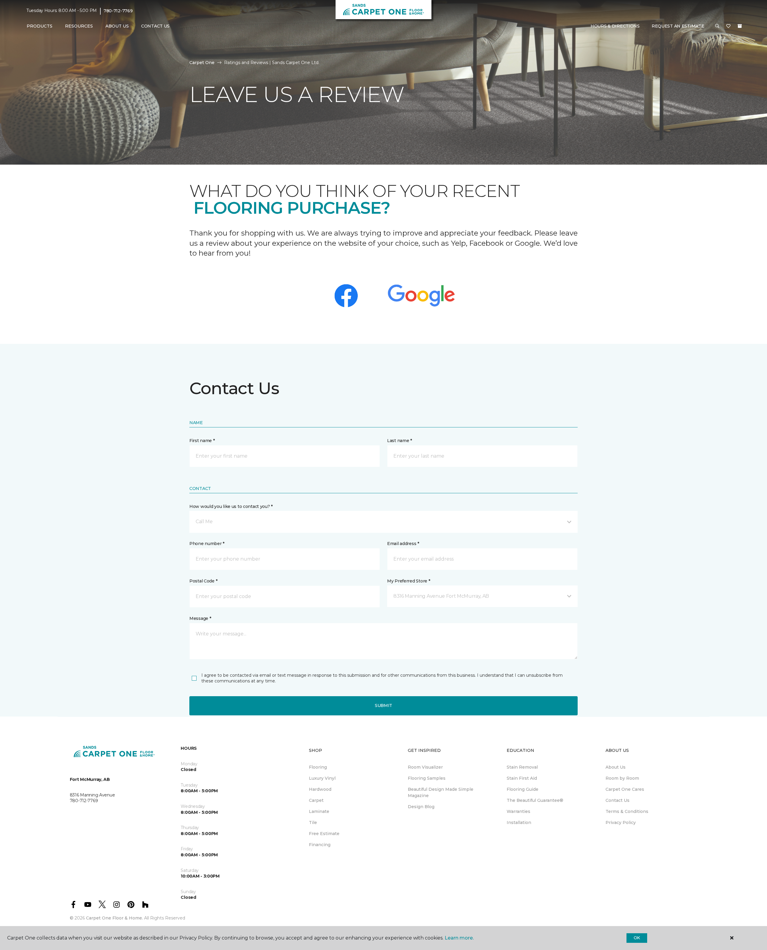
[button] (717, 26)
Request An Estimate (678, 26)
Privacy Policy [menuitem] (621, 822)
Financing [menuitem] (319, 844)
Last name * (399, 440)
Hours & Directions (615, 26)
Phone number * (206, 543)
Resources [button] (79, 26)
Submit (383, 705)
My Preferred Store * (408, 581)
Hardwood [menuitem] (320, 789)
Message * (200, 618)
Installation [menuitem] (519, 822)
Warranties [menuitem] (518, 811)
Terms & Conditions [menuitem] (627, 811)
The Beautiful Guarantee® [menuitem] (535, 800)
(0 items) (740, 26)
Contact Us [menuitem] (155, 26)
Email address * (403, 543)
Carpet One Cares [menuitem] (625, 789)
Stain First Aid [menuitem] (522, 778)
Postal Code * (203, 581)
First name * (202, 440)
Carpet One (202, 62)
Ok (637, 937)
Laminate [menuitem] (319, 811)
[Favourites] (728, 26)
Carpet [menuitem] (316, 800)
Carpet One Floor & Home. (114, 918)
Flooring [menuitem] (318, 767)
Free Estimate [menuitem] (324, 833)
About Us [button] (117, 26)
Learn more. (459, 938)
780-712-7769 (118, 10)
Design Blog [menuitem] (421, 806)
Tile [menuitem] (313, 822)
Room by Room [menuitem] (622, 778)
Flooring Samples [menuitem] (427, 778)
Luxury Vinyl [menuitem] (322, 778)
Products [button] (39, 26)
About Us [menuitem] (616, 767)
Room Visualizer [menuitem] (425, 767)
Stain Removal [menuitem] (522, 767)
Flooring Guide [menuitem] (522, 789)
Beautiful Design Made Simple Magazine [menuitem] (440, 792)
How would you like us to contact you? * (231, 506)
